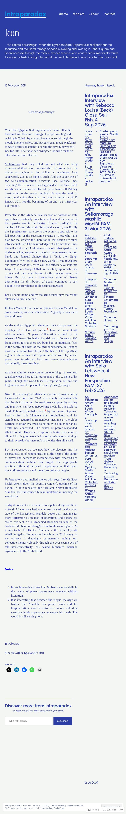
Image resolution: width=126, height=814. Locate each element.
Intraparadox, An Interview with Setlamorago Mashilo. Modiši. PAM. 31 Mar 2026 (99, 214)
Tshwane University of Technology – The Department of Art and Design (111, 329)
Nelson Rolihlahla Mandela (34, 338)
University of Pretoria (108, 179)
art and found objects (111, 402)
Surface (65, 180)
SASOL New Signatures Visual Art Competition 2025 (109, 165)
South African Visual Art (89, 316)
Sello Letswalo (110, 448)
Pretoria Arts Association (108, 147)
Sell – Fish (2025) (107, 174)
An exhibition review (90, 238)
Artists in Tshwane (110, 410)
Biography (91, 254)
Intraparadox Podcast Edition (91, 289)
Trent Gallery (109, 460)
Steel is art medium (111, 454)
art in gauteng (109, 263)
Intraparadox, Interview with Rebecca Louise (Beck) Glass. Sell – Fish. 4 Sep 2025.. (99, 110)
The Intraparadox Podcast (89, 177)
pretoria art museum (107, 141)
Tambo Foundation (110, 311)
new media (108, 419)
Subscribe (62, 720)
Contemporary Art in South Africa (109, 134)
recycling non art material (110, 426)
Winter (89, 341)
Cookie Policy (59, 808)
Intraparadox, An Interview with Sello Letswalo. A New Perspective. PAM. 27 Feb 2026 (99, 373)
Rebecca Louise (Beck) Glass (108, 154)
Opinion (90, 308)
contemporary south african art (89, 138)
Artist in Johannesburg (111, 270)
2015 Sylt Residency (110, 257)
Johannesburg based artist (91, 301)
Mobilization (12, 164)
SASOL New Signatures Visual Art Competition (111, 439)
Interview (91, 273)
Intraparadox (89, 160)
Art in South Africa (89, 247)
